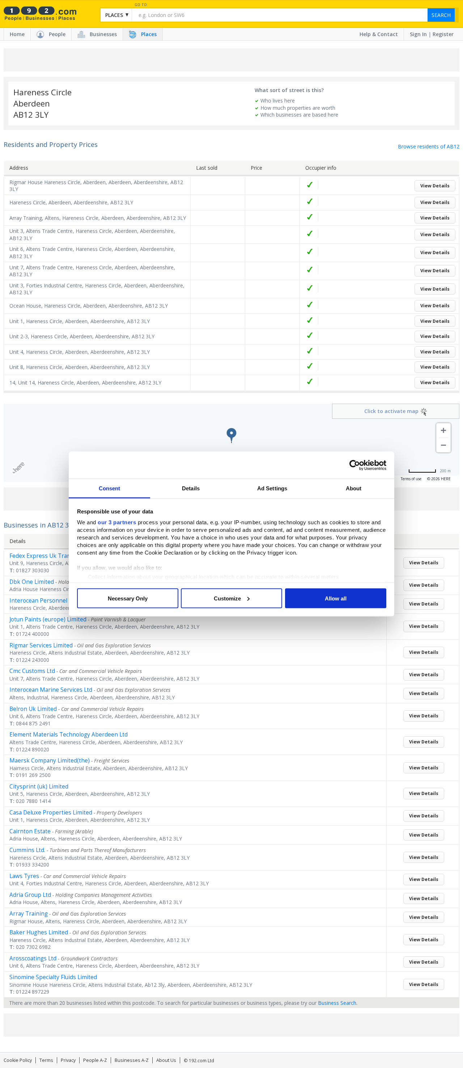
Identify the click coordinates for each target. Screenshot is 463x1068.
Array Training (28, 913)
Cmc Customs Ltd (32, 671)
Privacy (68, 1060)
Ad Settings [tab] (272, 488)
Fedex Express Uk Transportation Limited (64, 556)
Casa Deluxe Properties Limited (50, 812)
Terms (46, 1060)
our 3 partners (117, 522)
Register (443, 34)
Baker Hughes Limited (38, 932)
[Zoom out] (443, 445)
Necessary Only (128, 598)
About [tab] (354, 488)
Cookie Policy (18, 1060)
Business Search (337, 1002)
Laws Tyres (24, 876)
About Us (166, 1060)
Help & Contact (379, 34)
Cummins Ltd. (27, 850)
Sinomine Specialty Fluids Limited (53, 977)
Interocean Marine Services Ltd (50, 690)
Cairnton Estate (30, 831)
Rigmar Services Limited (41, 645)
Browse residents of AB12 (428, 146)
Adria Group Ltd (30, 895)
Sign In (418, 34)
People (57, 34)
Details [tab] (191, 488)
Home (17, 34)
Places (149, 34)
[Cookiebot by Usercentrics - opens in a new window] (354, 465)
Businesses (103, 34)
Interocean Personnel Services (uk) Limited (66, 600)
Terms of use (411, 478)
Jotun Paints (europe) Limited (47, 619)
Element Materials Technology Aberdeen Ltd (68, 734)
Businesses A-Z (132, 1060)
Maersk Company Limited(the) (49, 760)
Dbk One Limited (31, 582)
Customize (227, 598)
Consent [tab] (109, 488)
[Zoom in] (443, 430)
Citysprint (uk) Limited (38, 786)
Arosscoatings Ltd (32, 958)
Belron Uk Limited (33, 709)
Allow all (336, 598)
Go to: (141, 5)
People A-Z (95, 1060)
